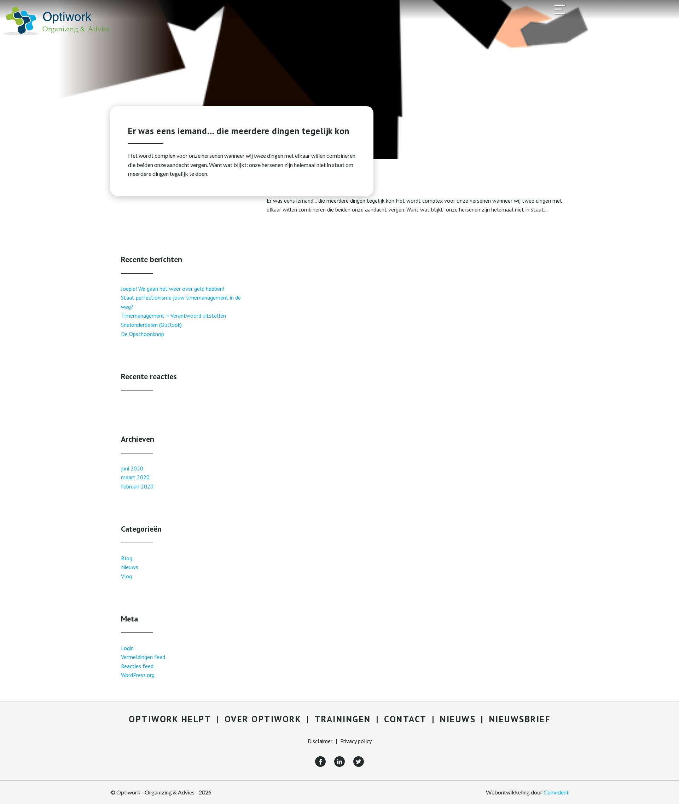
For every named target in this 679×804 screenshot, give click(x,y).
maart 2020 (135, 477)
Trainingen (343, 719)
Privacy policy (356, 741)
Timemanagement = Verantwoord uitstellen (173, 315)
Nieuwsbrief (520, 719)
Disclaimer (320, 741)
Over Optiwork (263, 719)
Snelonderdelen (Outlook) (151, 324)
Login (127, 648)
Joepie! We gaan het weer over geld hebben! (172, 288)
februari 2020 (137, 486)
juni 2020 (132, 468)
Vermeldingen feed (143, 656)
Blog (126, 558)
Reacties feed (137, 666)
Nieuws (129, 567)
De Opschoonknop (142, 333)
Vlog (126, 576)
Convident (556, 792)
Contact (405, 719)
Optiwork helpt (170, 719)
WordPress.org (138, 674)
